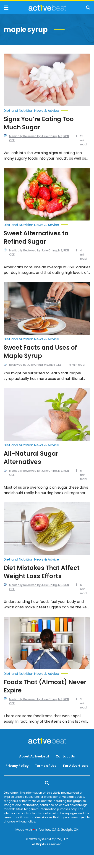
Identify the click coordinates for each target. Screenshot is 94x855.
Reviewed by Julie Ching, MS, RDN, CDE (35, 365)
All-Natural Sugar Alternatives (31, 457)
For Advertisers (76, 765)
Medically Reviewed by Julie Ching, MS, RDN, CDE (39, 138)
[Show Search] (88, 7)
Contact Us (65, 756)
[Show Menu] (6, 7)
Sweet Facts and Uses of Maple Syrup (40, 351)
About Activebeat (34, 756)
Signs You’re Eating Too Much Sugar (39, 123)
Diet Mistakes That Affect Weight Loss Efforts (42, 572)
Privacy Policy (17, 765)
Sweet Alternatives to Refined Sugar (36, 237)
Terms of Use (46, 765)
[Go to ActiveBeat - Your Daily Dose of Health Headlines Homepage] (47, 8)
